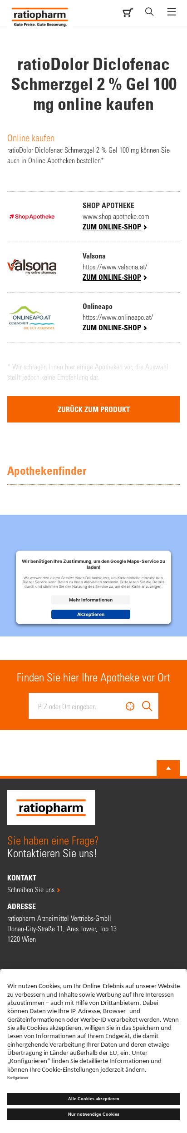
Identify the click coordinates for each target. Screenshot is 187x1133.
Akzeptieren (90, 614)
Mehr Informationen (91, 599)
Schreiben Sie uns (30, 889)
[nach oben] (168, 768)
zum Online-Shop (112, 226)
